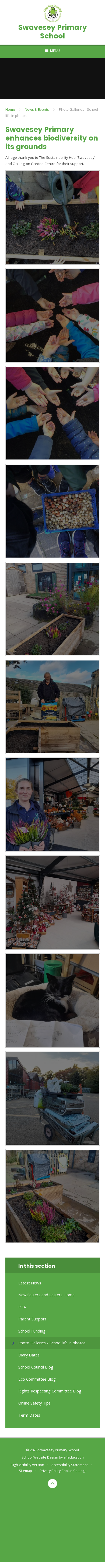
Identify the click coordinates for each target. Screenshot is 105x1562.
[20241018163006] (52, 1098)
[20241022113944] (52, 706)
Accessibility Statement (69, 1465)
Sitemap (25, 1470)
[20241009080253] (52, 1000)
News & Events (37, 109)
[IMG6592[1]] (52, 217)
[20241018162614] (52, 902)
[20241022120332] (52, 1196)
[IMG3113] (52, 511)
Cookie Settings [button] (73, 1470)
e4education (74, 1457)
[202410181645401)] (52, 804)
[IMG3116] (52, 413)
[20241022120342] (52, 609)
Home (10, 109)
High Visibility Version (27, 1465)
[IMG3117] (52, 315)
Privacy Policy (50, 1470)
